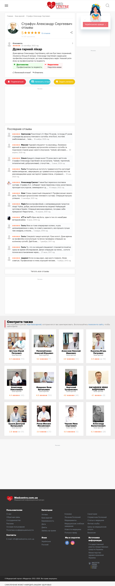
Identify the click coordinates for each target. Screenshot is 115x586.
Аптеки (45, 514)
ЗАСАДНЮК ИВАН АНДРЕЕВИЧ (98, 389)
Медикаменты (70, 520)
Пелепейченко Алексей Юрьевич (43, 353)
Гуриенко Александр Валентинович (98, 424)
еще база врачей (34, 324)
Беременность (48, 521)
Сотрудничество (13, 520)
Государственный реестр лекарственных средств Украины (98, 546)
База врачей (47, 518)
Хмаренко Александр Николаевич (16, 388)
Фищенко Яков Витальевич (43, 389)
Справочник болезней (97, 517)
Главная (10, 16)
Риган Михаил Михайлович (44, 426)
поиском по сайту (95, 324)
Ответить (38, 73)
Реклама (10, 524)
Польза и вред (71, 533)
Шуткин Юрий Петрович (16, 353)
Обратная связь (13, 517)
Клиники (68, 514)
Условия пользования (15, 527)
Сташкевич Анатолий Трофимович (71, 388)
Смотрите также (20, 321)
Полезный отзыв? (22, 73)
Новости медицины (73, 529)
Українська (46, 541)
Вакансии (91, 533)
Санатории (92, 514)
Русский (45, 545)
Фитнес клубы (93, 524)
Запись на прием (49, 531)
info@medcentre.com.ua (23, 539)
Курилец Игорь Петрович (98, 353)
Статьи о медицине (95, 520)
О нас (8, 514)
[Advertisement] (40, 106)
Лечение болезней (73, 517)
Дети (44, 524)
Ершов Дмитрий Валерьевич (17, 426)
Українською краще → (95, 24)
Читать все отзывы (40, 271)
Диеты (44, 527)
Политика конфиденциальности (20, 530)
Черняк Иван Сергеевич (71, 426)
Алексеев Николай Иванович (71, 353)
